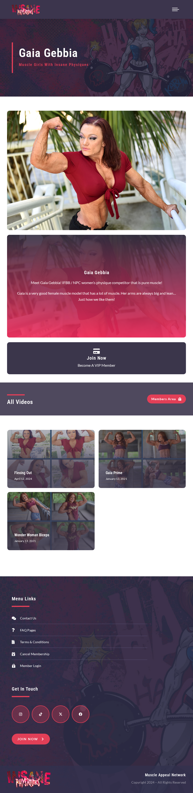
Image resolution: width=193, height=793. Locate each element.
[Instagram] (20, 714)
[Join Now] (97, 351)
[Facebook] (80, 714)
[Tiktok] (40, 714)
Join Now (96, 358)
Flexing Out (23, 473)
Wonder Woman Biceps (31, 535)
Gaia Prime (114, 473)
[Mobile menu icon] (175, 9)
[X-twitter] (60, 714)
